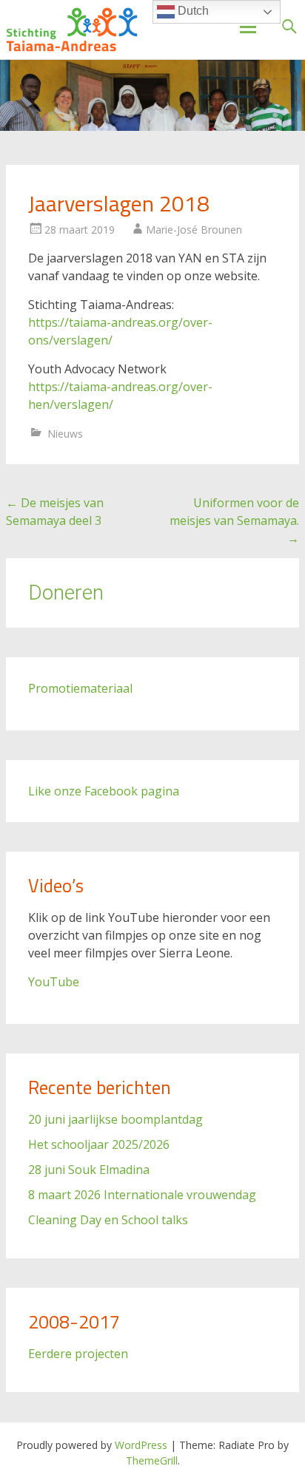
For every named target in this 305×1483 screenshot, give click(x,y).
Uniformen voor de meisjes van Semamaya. (234, 520)
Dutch (192, 10)
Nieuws (65, 434)
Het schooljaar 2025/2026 (99, 1144)
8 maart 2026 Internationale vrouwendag (142, 1195)
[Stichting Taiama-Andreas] (72, 29)
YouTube (53, 982)
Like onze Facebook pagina (103, 791)
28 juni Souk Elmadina (89, 1169)
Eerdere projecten (78, 1353)
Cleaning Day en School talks (108, 1220)
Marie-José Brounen (194, 230)
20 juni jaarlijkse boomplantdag (115, 1119)
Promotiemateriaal (80, 688)
